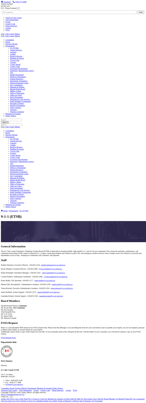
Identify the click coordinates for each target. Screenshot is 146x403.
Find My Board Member (106, 399)
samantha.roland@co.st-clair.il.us (51, 296)
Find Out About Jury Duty (10, 401)
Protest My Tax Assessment (135, 399)
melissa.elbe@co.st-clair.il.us (62, 284)
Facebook (7, 2)
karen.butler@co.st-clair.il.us (45, 281)
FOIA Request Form (8, 338)
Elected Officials (21, 388)
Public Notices (57, 388)
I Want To (5, 122)
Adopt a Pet (5, 399)
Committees (5, 388)
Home (5, 211)
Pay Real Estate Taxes (89, 399)
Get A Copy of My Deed (19, 399)
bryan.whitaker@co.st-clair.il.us (50, 269)
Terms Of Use (19, 394)
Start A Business (85, 401)
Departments (31, 388)
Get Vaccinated (97, 401)
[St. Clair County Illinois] (10, 34)
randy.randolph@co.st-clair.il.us (53, 273)
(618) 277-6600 (21, 2)
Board (12, 388)
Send (140, 12)
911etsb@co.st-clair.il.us (14, 384)
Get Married (119, 399)
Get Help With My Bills (71, 399)
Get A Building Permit (40, 401)
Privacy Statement (7, 394)
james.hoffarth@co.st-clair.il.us (48, 292)
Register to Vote (26, 401)
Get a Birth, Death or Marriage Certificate (64, 401)
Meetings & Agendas (44, 388)
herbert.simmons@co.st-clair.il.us (53, 265)
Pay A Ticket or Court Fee (37, 399)
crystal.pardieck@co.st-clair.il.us (55, 277)
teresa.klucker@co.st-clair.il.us (62, 288)
